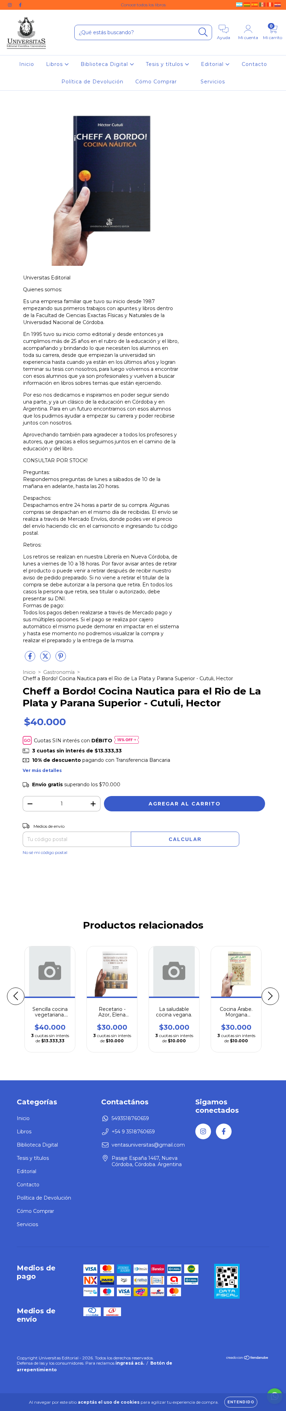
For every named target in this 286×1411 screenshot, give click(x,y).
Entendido (240, 1402)
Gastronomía (59, 672)
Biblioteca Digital (105, 64)
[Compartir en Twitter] (46, 659)
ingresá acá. (129, 1363)
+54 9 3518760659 (133, 1131)
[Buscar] (203, 32)
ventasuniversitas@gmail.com (148, 1145)
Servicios (213, 81)
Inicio (26, 64)
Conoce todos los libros (143, 4)
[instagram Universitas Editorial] (10, 5)
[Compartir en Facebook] (31, 659)
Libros (55, 64)
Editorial (213, 64)
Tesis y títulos (165, 64)
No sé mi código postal (45, 852)
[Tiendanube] (247, 1358)
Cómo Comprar (156, 81)
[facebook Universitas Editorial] (20, 5)
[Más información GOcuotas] (126, 740)
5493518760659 (130, 1118)
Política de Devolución (92, 81)
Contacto (254, 64)
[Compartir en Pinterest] (60, 659)
